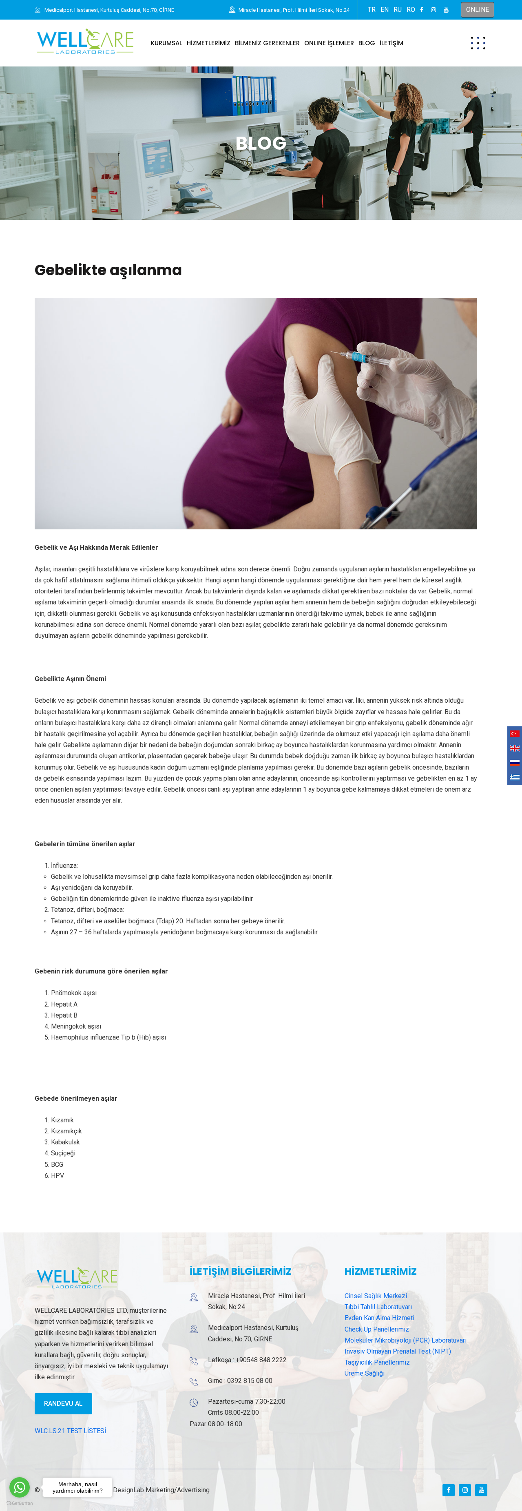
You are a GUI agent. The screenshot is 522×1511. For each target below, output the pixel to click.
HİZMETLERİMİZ (208, 43)
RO (411, 9)
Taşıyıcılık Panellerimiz (377, 1362)
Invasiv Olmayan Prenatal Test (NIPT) (398, 1351)
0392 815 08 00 (249, 1381)
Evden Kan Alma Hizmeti (379, 1318)
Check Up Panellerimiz (377, 1329)
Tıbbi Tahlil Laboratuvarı (378, 1307)
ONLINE (477, 9)
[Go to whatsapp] (19, 1487)
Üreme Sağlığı (365, 1373)
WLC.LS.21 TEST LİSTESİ (70, 1431)
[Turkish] (514, 733)
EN (384, 9)
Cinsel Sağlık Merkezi (376, 1296)
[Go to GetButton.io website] (20, 1502)
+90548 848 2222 (261, 1360)
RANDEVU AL (63, 1403)
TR (372, 9)
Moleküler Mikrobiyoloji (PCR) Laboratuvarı (406, 1340)
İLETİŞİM (391, 43)
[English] (514, 748)
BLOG (366, 43)
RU (398, 9)
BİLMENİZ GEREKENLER (267, 43)
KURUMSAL (166, 43)
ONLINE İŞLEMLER (329, 43)
